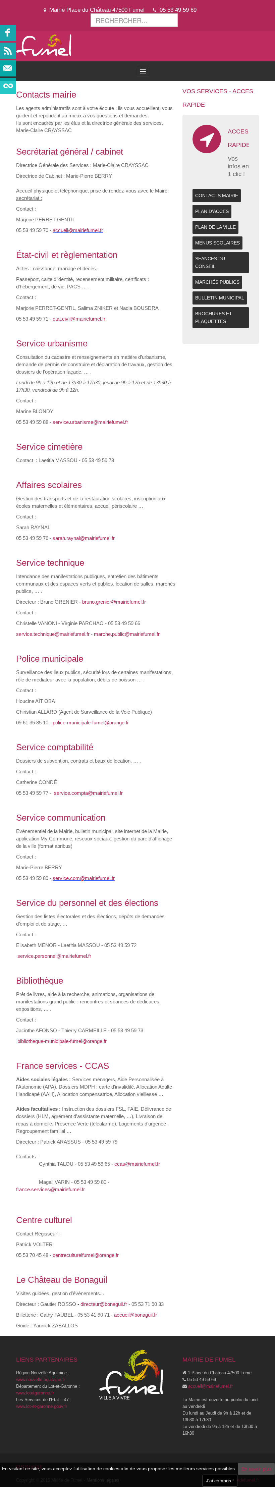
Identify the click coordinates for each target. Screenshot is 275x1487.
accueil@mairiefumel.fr (78, 230)
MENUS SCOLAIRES (217, 242)
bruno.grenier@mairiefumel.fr (114, 602)
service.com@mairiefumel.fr (84, 878)
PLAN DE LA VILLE (215, 227)
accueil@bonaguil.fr (135, 1315)
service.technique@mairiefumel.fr (53, 634)
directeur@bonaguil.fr (103, 1304)
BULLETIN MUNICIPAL (219, 297)
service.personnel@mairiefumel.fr (54, 956)
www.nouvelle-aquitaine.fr (40, 1379)
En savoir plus (256, 1469)
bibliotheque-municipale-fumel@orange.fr (62, 1041)
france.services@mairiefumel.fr (50, 1189)
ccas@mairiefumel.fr (137, 1164)
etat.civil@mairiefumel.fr (79, 319)
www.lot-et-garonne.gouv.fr (41, 1406)
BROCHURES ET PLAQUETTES (213, 317)
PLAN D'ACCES (212, 211)
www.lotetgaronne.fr (35, 1392)
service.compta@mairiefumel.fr (88, 793)
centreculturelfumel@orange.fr (86, 1255)
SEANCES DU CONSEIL (210, 262)
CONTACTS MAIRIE (216, 195)
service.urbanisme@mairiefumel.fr (90, 422)
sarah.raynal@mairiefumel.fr (84, 538)
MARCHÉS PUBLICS (217, 282)
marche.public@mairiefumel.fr (127, 634)
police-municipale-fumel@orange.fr (91, 722)
